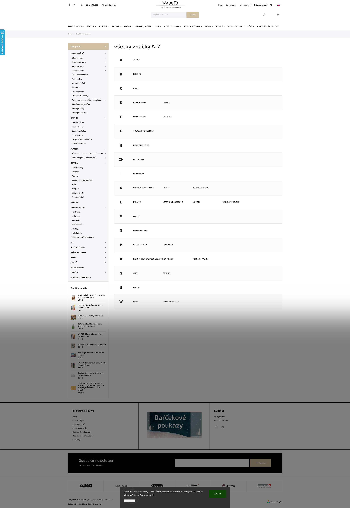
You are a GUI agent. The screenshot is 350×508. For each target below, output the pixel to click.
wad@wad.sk (219, 416)
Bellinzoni (137, 74)
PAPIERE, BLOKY (78, 207)
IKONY (73, 257)
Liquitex (196, 202)
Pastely (75, 176)
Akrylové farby (78, 66)
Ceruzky (75, 172)
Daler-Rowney (139, 102)
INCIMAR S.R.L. (139, 173)
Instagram (74, 4)
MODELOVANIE (77, 267)
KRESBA (74, 163)
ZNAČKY (74, 272)
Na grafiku (76, 220)
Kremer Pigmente (200, 188)
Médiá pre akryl (78, 108)
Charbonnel (138, 159)
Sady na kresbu (78, 193)
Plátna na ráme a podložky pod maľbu (87, 153)
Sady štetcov (77, 135)
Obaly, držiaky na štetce (82, 139)
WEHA (135, 301)
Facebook (69, 4)
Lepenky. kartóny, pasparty (83, 237)
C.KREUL (136, 88)
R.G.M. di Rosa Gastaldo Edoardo (148, 259)
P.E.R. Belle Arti (140, 244)
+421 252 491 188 (221, 420)
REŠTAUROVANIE (78, 252)
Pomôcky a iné (78, 197)
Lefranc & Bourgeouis (173, 202)
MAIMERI (136, 216)
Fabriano (167, 116)
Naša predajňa (231, 5)
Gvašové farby (78, 70)
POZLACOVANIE (78, 247)
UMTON (136, 287)
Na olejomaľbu (78, 224)
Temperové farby (79, 83)
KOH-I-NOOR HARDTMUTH (143, 188)
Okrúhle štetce (78, 122)
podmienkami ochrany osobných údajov (119, 465)
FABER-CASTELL (139, 116)
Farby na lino (77, 79)
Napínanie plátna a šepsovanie (84, 157)
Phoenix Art (168, 244)
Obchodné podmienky (81, 432)
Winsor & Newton (171, 301)
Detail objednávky (261, 5)
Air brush (75, 87)
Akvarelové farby (79, 62)
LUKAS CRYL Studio (231, 202)
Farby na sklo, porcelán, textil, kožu (86, 100)
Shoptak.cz (97, 504)
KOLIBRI (166, 188)
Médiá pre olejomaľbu (81, 104)
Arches (136, 60)
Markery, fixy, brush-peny (82, 180)
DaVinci (166, 102)
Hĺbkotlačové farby (80, 74)
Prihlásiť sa (260, 463)
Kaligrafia (76, 188)
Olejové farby (77, 58)
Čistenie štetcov (79, 143)
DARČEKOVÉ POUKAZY (81, 277)
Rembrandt (168, 259)
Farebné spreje (78, 91)
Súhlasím (217, 493)
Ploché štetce (78, 127)
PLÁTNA (74, 149)
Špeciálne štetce (79, 131)
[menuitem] (76, 26)
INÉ (72, 242)
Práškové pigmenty (80, 95)
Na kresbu (76, 216)
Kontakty (76, 439)
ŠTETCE (74, 118)
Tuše (74, 184)
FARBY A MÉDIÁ (77, 53)
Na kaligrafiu (77, 233)
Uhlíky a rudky (77, 167)
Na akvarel (76, 212)
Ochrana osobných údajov (83, 436)
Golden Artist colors (143, 131)
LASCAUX (137, 202)
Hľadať (193, 15)
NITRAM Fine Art (140, 230)
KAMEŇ (74, 262)
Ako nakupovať (245, 5)
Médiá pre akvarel (79, 112)
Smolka (166, 273)
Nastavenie (129, 501)
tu (154, 495)
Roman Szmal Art (201, 259)
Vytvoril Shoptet (276, 502)
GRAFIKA (74, 202)
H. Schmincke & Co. (141, 145)
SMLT (135, 273)
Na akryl (75, 229)
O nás (220, 5)
